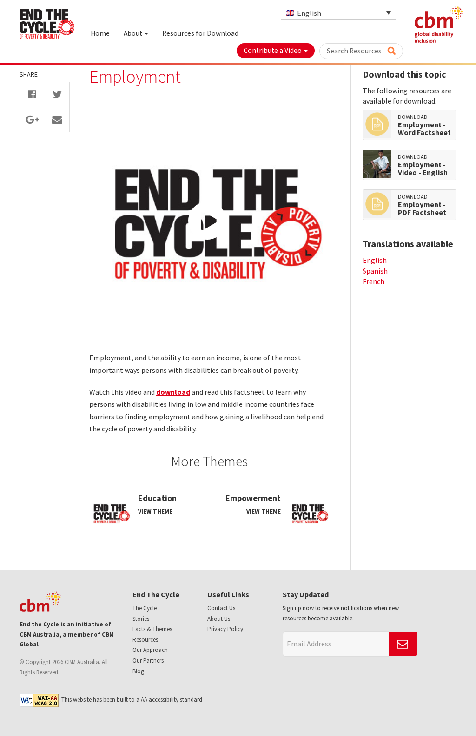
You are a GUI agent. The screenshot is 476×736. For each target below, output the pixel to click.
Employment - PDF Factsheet (422, 209)
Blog (138, 671)
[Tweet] (57, 94)
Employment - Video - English (423, 169)
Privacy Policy (225, 629)
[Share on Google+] (32, 119)
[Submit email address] (403, 644)
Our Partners (148, 660)
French (373, 281)
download (173, 392)
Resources (145, 640)
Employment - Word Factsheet (424, 129)
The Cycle (144, 608)
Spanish (375, 270)
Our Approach (150, 650)
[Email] (57, 119)
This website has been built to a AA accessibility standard (131, 699)
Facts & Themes (152, 629)
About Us (218, 619)
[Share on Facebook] (32, 94)
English (375, 260)
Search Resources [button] (355, 50)
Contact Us (221, 608)
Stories (140, 619)
